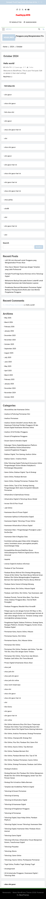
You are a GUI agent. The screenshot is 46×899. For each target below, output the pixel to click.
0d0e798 (8, 67)
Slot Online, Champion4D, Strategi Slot (18, 738)
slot (5, 138)
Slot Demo (8, 707)
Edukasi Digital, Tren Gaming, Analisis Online (20, 454)
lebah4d (7, 559)
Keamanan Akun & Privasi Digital (16, 512)
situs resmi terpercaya (12, 685)
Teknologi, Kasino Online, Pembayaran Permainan (22, 860)
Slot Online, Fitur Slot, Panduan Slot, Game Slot (21, 742)
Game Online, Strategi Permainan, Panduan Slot (21, 481)
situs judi (7, 667)
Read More (7, 77)
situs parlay (8, 200)
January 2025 (9, 384)
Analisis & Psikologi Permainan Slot (17, 414)
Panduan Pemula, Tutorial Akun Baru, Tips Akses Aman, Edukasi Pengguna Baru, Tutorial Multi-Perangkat (21, 599)
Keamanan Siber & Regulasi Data (16, 537)
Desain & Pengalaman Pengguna (15, 436)
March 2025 (8, 375)
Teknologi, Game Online (12, 855)
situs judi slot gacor (11, 676)
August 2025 (8, 353)
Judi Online (8, 508)
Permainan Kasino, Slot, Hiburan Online (18, 640)
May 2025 (7, 366)
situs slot (7, 689)
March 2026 (8, 322)
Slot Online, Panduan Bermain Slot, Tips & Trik (20, 756)
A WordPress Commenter (13, 305)
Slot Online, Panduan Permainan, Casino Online (21, 760)
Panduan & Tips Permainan (13, 568)
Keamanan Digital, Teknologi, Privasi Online (19, 521)
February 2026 (9, 327)
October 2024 (9, 397)
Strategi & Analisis (11, 769)
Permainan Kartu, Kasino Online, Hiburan (18, 632)
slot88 (6, 209)
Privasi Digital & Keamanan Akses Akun (18, 663)
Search (6, 243)
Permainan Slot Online (12, 645)
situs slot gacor (10, 103)
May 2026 (7, 318)
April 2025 (8, 371)
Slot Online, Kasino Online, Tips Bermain (18, 747)
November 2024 (10, 393)
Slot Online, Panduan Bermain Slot (16, 751)
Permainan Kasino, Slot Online (15, 636)
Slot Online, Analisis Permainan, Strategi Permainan (22, 734)
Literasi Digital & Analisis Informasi (17, 564)
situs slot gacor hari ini (12, 130)
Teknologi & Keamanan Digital (15, 804)
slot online (8, 720)
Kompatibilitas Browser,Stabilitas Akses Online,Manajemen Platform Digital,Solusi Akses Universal (21, 552)
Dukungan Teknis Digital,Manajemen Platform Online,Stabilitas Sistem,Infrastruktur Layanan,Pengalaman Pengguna (20, 447)
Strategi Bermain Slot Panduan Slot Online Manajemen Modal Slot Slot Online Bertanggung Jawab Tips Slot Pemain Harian (23, 775)
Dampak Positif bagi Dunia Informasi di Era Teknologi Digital (21, 2)
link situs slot (9, 112)
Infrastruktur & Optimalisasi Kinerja (16, 495)
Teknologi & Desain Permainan (15, 791)
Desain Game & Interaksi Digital (15, 441)
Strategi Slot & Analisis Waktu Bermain (18, 782)
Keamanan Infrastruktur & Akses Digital (18, 525)
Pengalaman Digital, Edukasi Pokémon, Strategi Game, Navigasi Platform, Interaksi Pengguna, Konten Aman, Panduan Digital (23, 625)
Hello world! (8, 63)
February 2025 (9, 379)
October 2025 (9, 344)
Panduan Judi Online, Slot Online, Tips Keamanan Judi (23, 593)
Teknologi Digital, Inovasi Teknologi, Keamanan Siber (23, 824)
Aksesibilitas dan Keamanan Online (17, 410)
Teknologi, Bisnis (10, 851)
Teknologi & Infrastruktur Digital (15, 800)
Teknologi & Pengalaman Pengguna (16, 809)
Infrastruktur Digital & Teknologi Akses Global (20, 499)
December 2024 (10, 388)
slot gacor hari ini (10, 165)
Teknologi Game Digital (12, 836)
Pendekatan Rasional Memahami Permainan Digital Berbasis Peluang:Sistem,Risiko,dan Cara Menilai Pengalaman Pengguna (23, 289)
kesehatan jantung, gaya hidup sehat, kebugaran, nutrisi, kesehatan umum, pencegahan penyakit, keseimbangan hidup (21, 543)
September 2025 (10, 349)
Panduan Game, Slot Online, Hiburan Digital (19, 588)
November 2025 (10, 340)
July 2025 (7, 357)
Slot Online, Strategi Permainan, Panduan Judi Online (23, 764)
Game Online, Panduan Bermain (15, 477)
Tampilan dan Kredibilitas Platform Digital (19, 787)
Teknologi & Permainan (12, 813)
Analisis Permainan (11, 418)
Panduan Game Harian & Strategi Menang (19, 584)
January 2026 (9, 331)
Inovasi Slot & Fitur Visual (13, 503)
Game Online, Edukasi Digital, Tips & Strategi (20, 472)
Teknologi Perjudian (11, 847)
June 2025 (8, 362)
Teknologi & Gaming (11, 796)
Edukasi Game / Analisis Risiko (15, 459)
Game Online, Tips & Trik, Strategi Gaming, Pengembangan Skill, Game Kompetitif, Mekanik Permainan (21, 488)
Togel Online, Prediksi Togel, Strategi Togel (19, 864)
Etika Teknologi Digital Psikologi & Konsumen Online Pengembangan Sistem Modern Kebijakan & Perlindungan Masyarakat (23, 465)
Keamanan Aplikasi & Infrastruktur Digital (19, 517)
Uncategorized (9, 869)
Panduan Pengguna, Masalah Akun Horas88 (19, 606)
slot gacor (8, 95)
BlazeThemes (24, 895)
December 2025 (10, 335)
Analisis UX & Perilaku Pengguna (16, 432)
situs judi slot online (11, 680)
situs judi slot (9, 672)
